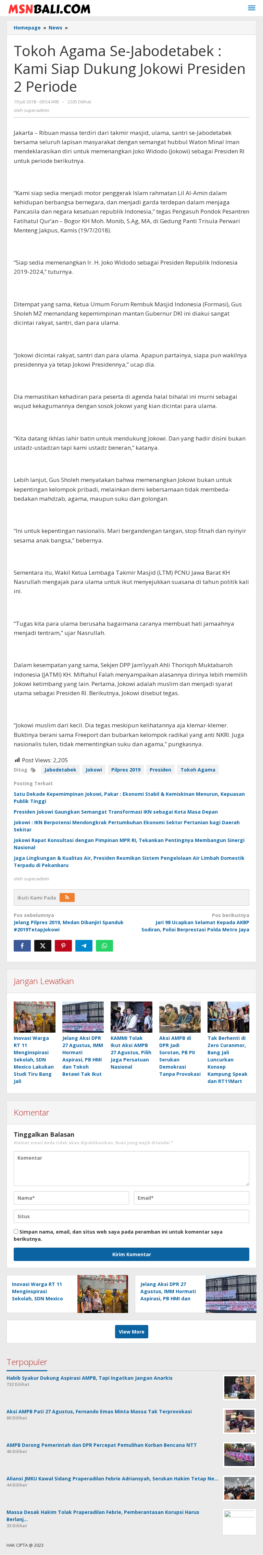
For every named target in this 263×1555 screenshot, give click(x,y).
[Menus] (251, 8)
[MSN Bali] (49, 8)
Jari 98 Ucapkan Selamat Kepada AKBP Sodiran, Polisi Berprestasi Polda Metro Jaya (195, 922)
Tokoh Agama (197, 769)
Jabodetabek (60, 769)
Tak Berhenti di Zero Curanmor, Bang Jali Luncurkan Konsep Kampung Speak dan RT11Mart (228, 1059)
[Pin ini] (63, 946)
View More (132, 1331)
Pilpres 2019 (125, 769)
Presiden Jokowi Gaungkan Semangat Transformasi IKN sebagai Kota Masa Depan (116, 811)
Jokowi (94, 769)
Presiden (160, 769)
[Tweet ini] (42, 946)
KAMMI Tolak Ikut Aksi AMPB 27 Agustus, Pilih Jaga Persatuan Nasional (131, 1052)
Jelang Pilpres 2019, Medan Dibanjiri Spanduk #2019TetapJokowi (69, 922)
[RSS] (67, 897)
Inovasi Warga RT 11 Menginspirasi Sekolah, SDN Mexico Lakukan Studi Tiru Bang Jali (34, 1059)
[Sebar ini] (22, 946)
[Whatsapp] (104, 946)
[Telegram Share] (83, 946)
